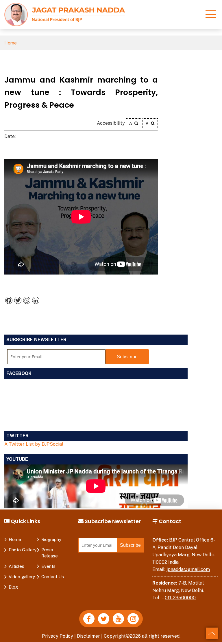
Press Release (49, 552)
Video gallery (22, 576)
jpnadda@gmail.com (188, 569)
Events (48, 566)
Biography (51, 539)
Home (10, 42)
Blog (13, 587)
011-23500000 (180, 597)
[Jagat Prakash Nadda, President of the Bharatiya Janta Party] (64, 14)
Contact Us (52, 576)
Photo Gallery (22, 549)
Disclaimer (88, 636)
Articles (16, 566)
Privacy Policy (57, 636)
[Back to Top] (212, 633)
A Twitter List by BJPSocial (33, 444)
